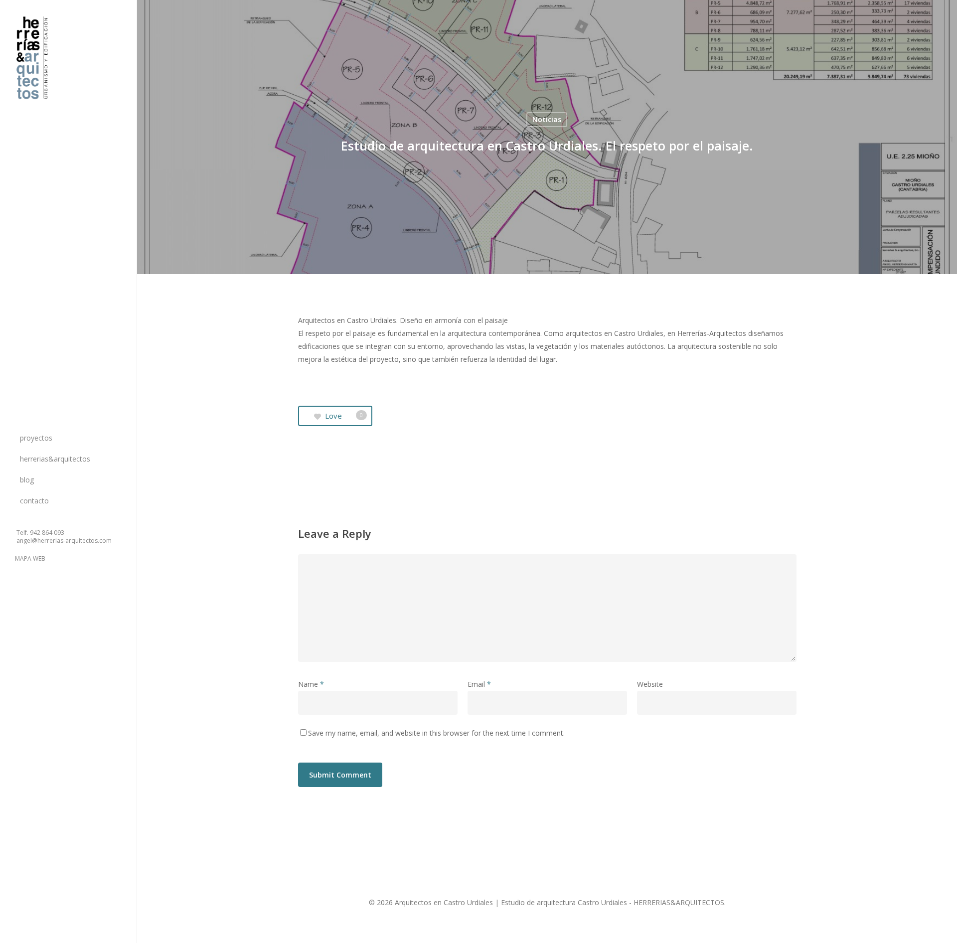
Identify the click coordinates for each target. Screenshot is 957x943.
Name (311, 684)
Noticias (546, 119)
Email (479, 684)
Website (650, 684)
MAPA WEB (30, 558)
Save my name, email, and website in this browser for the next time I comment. (436, 733)
